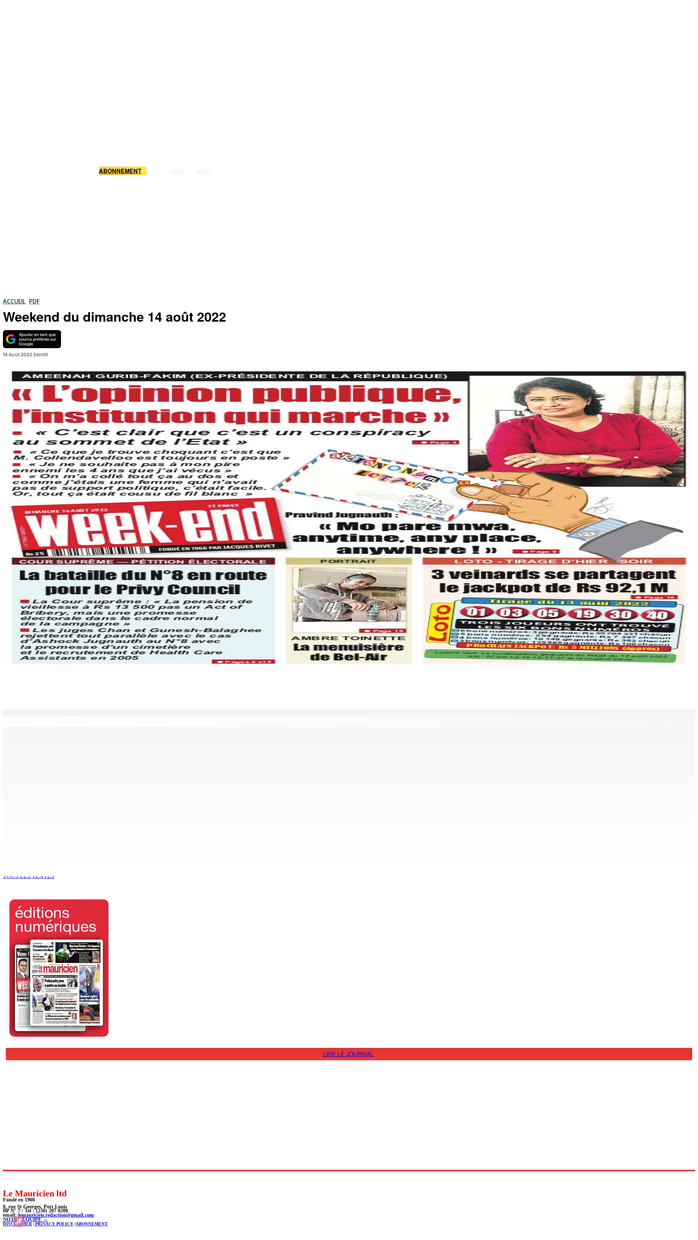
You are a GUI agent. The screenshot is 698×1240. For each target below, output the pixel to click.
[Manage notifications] (19, 1221)
